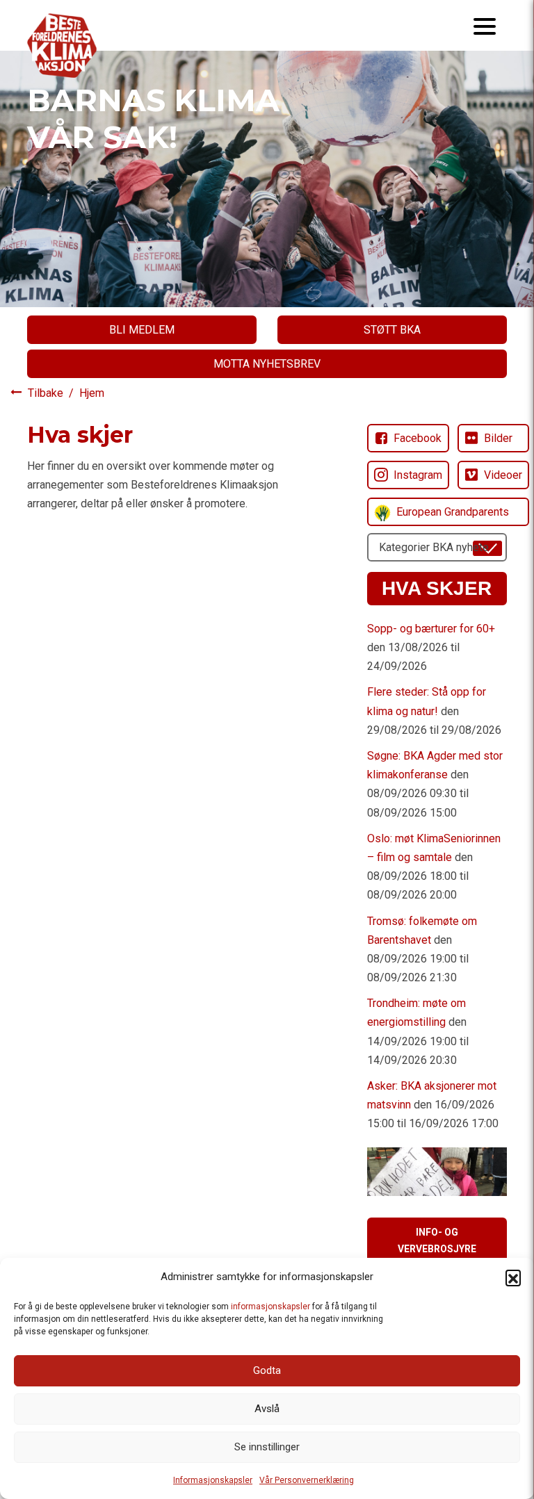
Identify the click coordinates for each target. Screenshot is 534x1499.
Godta (267, 1370)
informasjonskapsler (270, 1306)
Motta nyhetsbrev (267, 363)
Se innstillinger (267, 1447)
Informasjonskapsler (212, 1480)
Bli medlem (142, 329)
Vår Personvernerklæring (306, 1480)
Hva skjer (437, 588)
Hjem (91, 393)
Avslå (267, 1408)
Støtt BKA (392, 329)
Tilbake (47, 393)
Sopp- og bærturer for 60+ (431, 628)
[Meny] (484, 25)
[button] (513, 1277)
